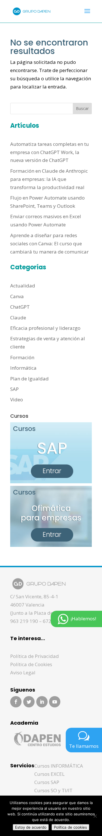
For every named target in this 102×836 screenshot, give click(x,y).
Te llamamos (84, 746)
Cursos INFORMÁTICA (58, 766)
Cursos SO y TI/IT (53, 790)
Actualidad (22, 285)
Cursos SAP (46, 782)
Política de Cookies (31, 664)
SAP (14, 389)
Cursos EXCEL (49, 774)
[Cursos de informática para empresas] (51, 545)
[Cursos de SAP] (51, 481)
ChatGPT (20, 307)
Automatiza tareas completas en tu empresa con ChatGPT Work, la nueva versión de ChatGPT (49, 152)
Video (16, 399)
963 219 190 (24, 621)
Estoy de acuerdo (30, 827)
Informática (23, 368)
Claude (18, 317)
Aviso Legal (22, 672)
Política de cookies (70, 827)
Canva (17, 296)
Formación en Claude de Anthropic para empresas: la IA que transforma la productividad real (49, 179)
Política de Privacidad (34, 656)
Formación (22, 357)
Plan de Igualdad (29, 378)
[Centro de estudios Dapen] (37, 748)
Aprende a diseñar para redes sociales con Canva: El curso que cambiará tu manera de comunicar (49, 243)
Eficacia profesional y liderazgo (45, 328)
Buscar (82, 108)
